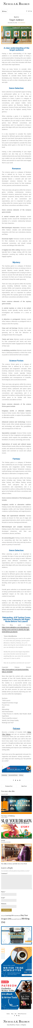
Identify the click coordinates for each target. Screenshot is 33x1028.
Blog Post (16, 17)
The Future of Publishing (8, 816)
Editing (3, 915)
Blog (12, 1013)
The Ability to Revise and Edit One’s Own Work (14, 863)
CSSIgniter (23, 1024)
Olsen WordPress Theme (13, 1024)
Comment (4, 873)
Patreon (16, 728)
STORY (3, 840)
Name (3, 892)
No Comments (21, 22)
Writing (21, 775)
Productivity (17, 915)
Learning (9, 915)
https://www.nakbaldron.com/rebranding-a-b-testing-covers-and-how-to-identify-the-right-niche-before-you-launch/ (16, 629)
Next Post (24, 786)
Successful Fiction (13, 775)
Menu (5, 11)
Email (3, 897)
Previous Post (8, 786)
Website (3, 903)
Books (8, 1013)
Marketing (4, 775)
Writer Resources (22, 1013)
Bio (15, 1013)
